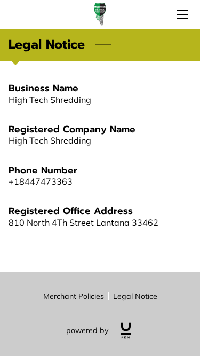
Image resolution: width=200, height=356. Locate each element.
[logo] (126, 330)
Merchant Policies (73, 296)
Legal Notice (135, 296)
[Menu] (181, 14)
